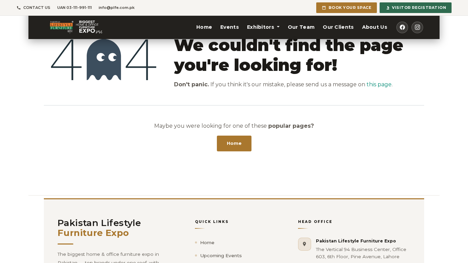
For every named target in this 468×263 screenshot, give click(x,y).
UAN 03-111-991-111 (74, 7)
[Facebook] (402, 27)
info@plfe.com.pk (117, 7)
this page (379, 84)
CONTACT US (36, 7)
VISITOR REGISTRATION (419, 7)
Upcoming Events (221, 255)
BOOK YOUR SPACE (350, 7)
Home (234, 143)
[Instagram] (417, 27)
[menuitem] (204, 27)
